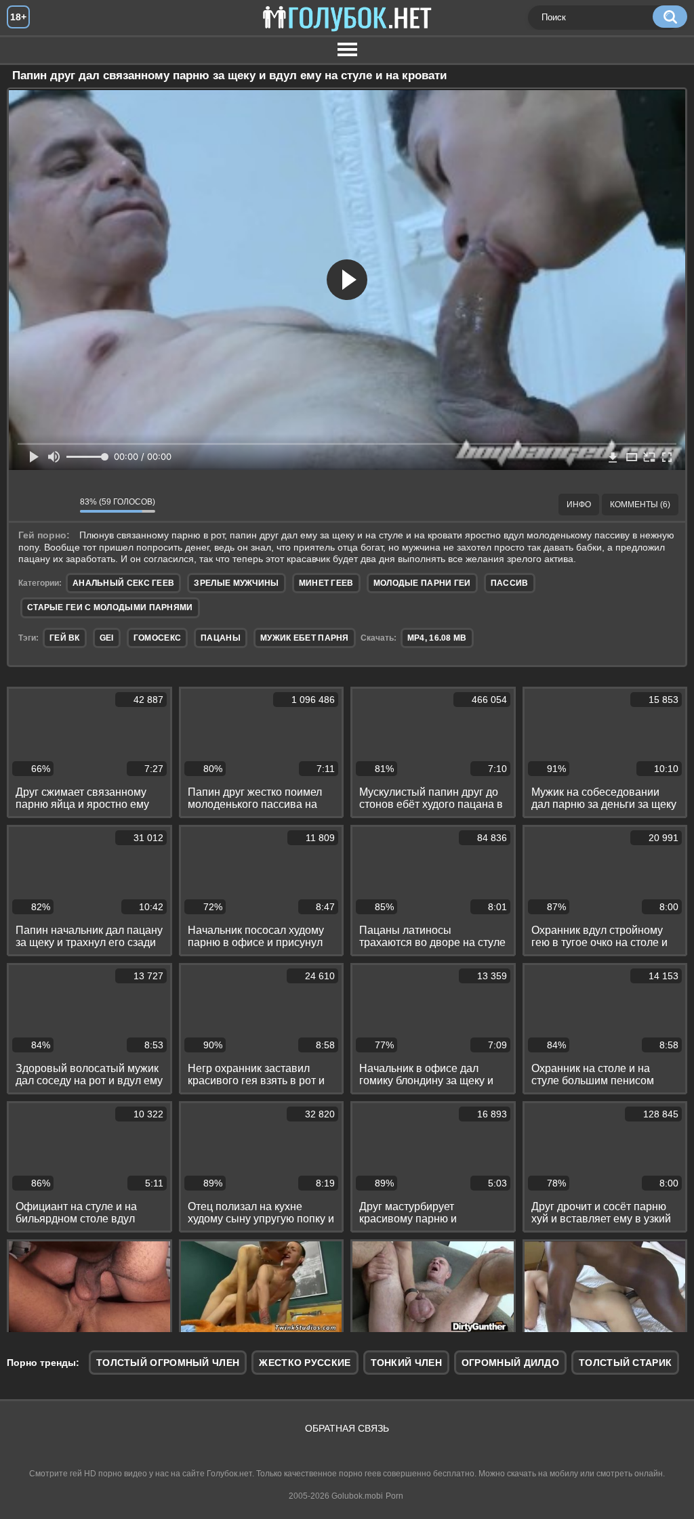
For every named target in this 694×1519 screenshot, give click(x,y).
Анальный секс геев (123, 583)
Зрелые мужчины (236, 583)
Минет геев (326, 583)
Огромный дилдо (510, 1362)
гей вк (64, 638)
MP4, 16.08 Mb (437, 638)
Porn (394, 1496)
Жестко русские (304, 1362)
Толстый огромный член (167, 1362)
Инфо (579, 504)
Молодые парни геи (422, 583)
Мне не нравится (59, 504)
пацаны (221, 638)
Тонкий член (406, 1362)
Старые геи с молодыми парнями (110, 607)
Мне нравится (29, 504)
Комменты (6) (640, 504)
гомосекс (157, 638)
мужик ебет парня (304, 638)
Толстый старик (625, 1362)
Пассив (510, 583)
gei (107, 638)
